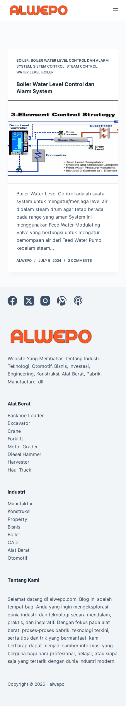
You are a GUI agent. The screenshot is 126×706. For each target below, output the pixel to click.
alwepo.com (63, 599)
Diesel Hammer (24, 454)
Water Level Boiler (35, 72)
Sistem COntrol (48, 66)
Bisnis (14, 527)
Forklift (15, 439)
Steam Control (82, 66)
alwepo (57, 684)
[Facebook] (12, 301)
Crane (14, 431)
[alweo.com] (52, 336)
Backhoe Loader (26, 415)
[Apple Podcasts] (78, 301)
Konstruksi (19, 511)
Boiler (22, 60)
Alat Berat (19, 550)
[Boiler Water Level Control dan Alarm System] (63, 142)
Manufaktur (20, 504)
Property (17, 519)
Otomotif (18, 558)
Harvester (18, 462)
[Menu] (115, 10)
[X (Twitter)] (29, 301)
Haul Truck (19, 470)
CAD (13, 542)
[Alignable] (62, 301)
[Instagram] (45, 301)
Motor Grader (23, 447)
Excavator (19, 423)
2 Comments (80, 260)
